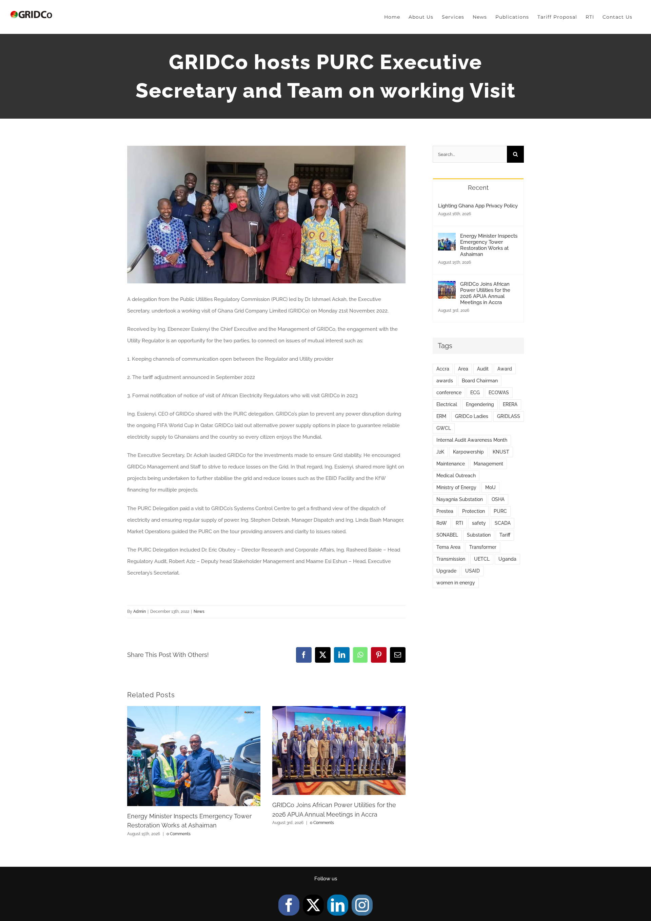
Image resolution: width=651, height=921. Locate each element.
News (199, 611)
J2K (440, 452)
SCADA (503, 523)
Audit (483, 369)
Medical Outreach (456, 475)
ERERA (510, 404)
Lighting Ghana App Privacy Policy (478, 206)
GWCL (443, 428)
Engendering (480, 404)
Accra (442, 369)
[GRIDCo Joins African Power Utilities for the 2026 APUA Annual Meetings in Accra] (447, 287)
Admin (139, 611)
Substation (479, 535)
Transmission (450, 559)
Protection (473, 511)
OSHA (498, 499)
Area (463, 369)
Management (488, 463)
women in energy (455, 582)
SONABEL (447, 535)
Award (504, 369)
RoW (441, 523)
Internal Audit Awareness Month (471, 440)
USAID (472, 571)
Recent (478, 187)
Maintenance (450, 463)
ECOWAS (499, 392)
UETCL (482, 559)
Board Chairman (480, 380)
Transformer (482, 547)
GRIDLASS (508, 416)
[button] (132, 771)
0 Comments (178, 834)
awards (444, 380)
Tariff (504, 535)
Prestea (444, 511)
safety (479, 523)
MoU (490, 487)
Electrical (446, 404)
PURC (500, 511)
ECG (475, 392)
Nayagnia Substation (459, 499)
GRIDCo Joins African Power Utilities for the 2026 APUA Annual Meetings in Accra (485, 293)
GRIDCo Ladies (471, 416)
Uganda (507, 559)
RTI (459, 523)
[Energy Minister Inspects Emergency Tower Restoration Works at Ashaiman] (447, 239)
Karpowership (468, 452)
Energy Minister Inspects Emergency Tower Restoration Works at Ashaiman (488, 245)
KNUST (501, 452)
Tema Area (448, 547)
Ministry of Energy (456, 487)
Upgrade (446, 571)
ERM (441, 416)
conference (448, 392)
